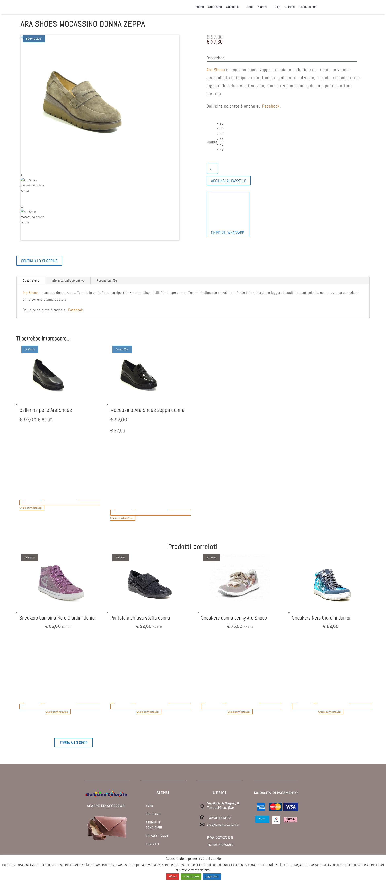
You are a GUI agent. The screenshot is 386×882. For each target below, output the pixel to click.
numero (212, 142)
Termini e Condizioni (154, 825)
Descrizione (31, 280)
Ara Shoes (216, 69)
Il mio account (308, 6)
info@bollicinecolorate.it (223, 825)
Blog (277, 6)
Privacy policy (157, 835)
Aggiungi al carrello (228, 180)
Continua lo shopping (39, 260)
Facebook (271, 106)
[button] (22, 37)
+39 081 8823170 (219, 818)
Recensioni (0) (107, 280)
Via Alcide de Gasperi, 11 (223, 803)
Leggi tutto (212, 876)
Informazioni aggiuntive (67, 280)
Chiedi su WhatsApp (227, 232)
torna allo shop (73, 742)
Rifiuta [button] (173, 876)
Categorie (232, 6)
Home (200, 6)
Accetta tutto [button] (191, 876)
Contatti (289, 6)
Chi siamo (215, 6)
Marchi (262, 6)
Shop (249, 6)
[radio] (223, 123)
